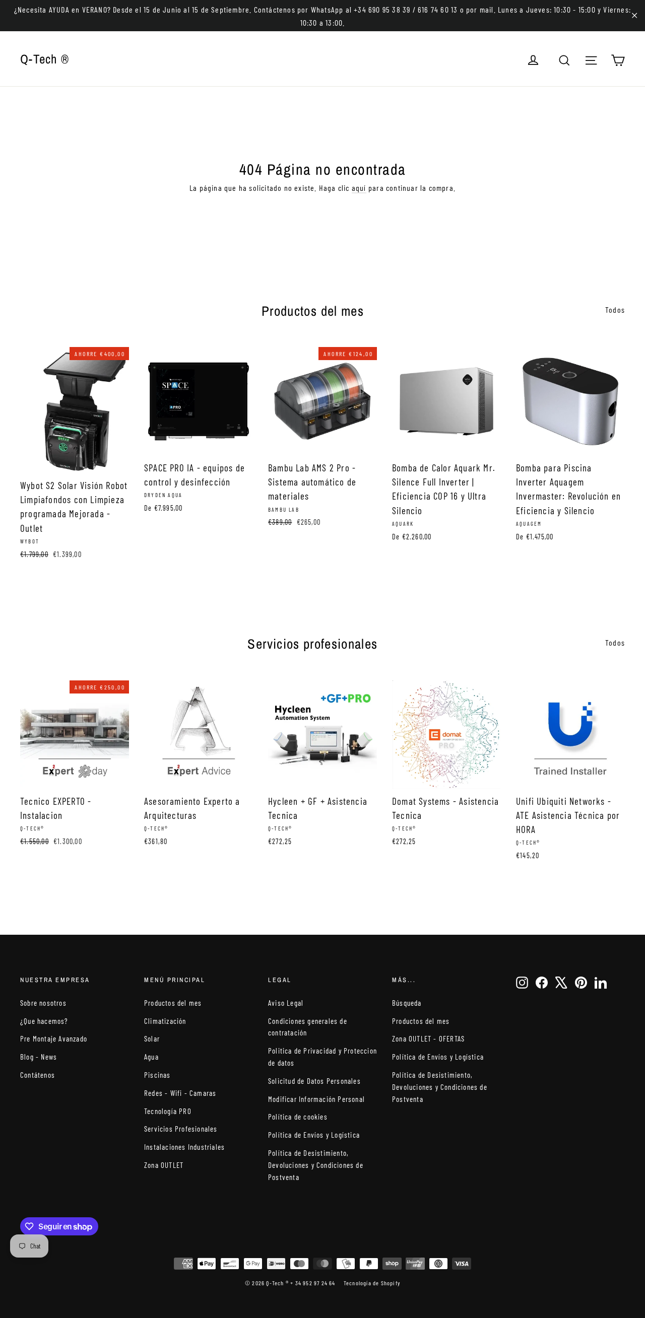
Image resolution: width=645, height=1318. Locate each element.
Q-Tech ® (44, 58)
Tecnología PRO (167, 1111)
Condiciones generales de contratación (307, 1026)
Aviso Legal (285, 1002)
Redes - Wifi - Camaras (180, 1092)
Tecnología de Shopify (372, 1282)
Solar (152, 1038)
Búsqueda (407, 1002)
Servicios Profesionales (181, 1128)
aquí (359, 187)
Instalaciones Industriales (184, 1146)
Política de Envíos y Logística (314, 1134)
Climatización (165, 1020)
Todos (615, 309)
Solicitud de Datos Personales (314, 1080)
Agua (151, 1056)
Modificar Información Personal (316, 1098)
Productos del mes (173, 1002)
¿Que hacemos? (44, 1020)
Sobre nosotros (43, 1002)
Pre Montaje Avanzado (53, 1038)
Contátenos (37, 1074)
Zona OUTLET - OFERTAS (428, 1038)
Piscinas (157, 1074)
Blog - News (38, 1056)
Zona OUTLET (163, 1164)
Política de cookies (298, 1116)
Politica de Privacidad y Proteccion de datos (322, 1056)
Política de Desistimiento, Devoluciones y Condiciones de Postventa (315, 1165)
